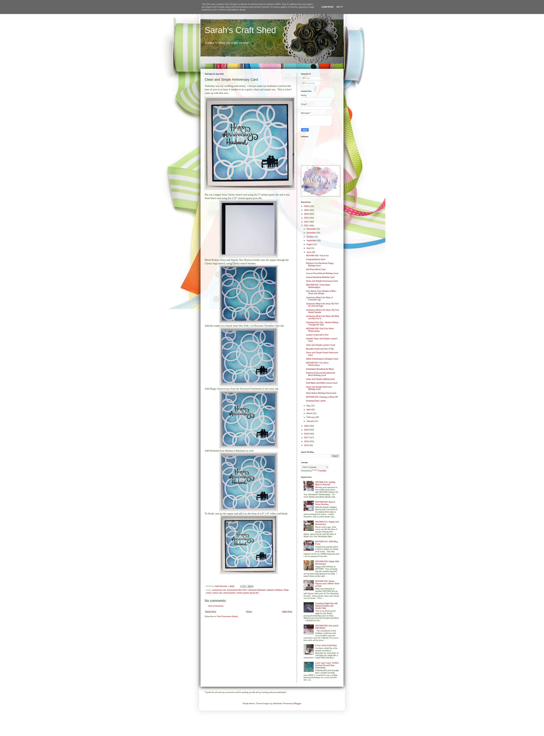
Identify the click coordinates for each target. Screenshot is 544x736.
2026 (306, 206)
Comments (309, 83)
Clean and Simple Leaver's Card (320, 345)
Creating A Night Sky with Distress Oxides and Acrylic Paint (326, 605)
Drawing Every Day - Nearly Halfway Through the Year (322, 323)
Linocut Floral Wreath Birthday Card (322, 273)
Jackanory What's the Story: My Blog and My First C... (322, 317)
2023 (306, 218)
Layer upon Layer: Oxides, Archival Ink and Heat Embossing (327, 665)
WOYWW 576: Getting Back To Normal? (325, 483)
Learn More (327, 7)
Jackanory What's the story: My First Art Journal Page (322, 304)
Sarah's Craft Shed (240, 30)
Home (249, 612)
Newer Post (210, 612)
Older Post (287, 612)
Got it (339, 7)
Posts (307, 78)
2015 (306, 445)
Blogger (297, 703)
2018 (306, 434)
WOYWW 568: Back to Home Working (325, 503)
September (312, 240)
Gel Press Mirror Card (316, 269)
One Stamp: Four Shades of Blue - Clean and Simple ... (321, 292)
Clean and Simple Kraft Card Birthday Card (319, 388)
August (310, 244)
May (309, 406)
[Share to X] (246, 586)
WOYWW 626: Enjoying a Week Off (322, 397)
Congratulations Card (315, 259)
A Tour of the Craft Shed (326, 645)
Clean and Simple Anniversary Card (322, 281)
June (309, 252)
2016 (306, 441)
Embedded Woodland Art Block (320, 369)
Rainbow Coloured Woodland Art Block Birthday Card (320, 374)
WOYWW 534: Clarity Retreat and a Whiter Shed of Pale (327, 583)
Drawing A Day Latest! (316, 401)
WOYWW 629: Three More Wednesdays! (318, 286)
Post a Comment (215, 606)
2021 (306, 225)
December (311, 229)
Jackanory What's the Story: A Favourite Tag (319, 298)
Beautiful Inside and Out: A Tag (319, 349)
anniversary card (219, 590)
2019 (306, 430)
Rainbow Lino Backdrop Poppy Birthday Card (319, 264)
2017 (306, 437)
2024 (306, 214)
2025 (306, 210)
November (311, 233)
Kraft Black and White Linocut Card (321, 383)
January (310, 421)
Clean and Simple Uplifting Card (320, 379)
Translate (322, 470)
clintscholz (277, 703)
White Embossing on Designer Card (322, 359)
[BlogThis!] (244, 586)
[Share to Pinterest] (252, 586)
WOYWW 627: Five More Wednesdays (317, 364)
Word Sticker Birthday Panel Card (321, 393)
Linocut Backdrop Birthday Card (320, 277)
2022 (306, 222)
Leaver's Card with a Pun (317, 335)
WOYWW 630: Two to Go (317, 255)
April (309, 409)
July (309, 248)
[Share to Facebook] (249, 586)
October (310, 237)
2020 (306, 426)
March (310, 413)
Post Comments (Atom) (227, 616)
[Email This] (241, 586)
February (311, 417)
